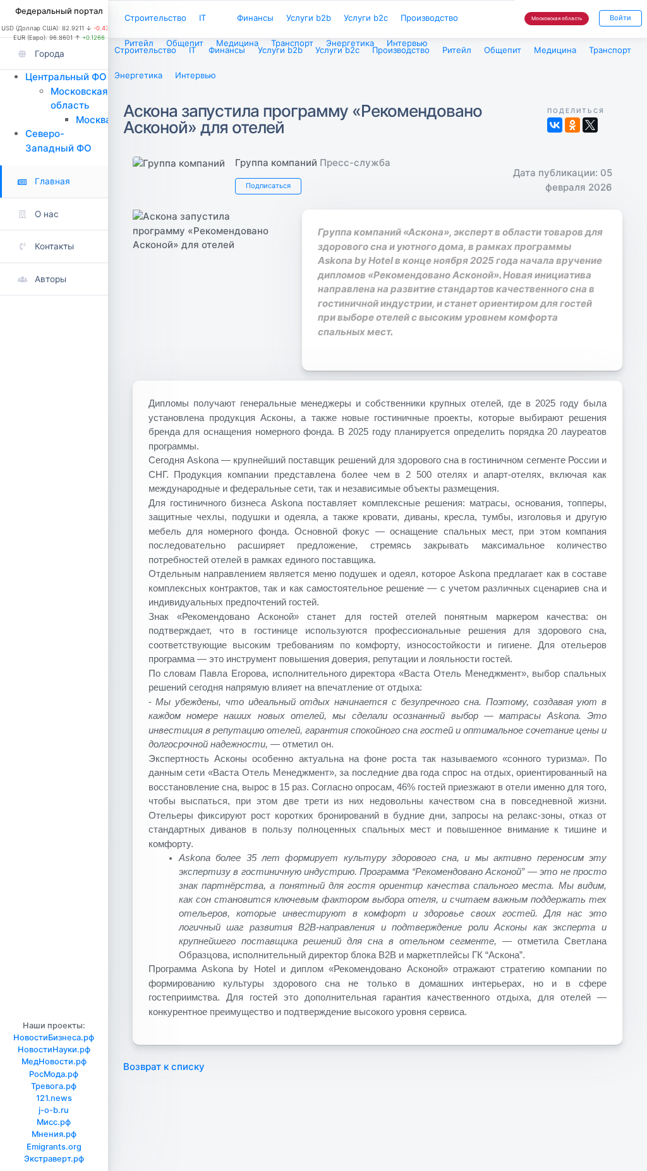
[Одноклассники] (572, 125)
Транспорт (292, 43)
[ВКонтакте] (554, 125)
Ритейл (139, 43)
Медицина (237, 43)
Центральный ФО (66, 77)
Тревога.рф (53, 1086)
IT (202, 18)
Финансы (255, 18)
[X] (590, 125)
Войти (620, 17)
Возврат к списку (164, 1067)
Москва (93, 120)
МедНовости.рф (54, 1061)
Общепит (184, 43)
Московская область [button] (556, 18)
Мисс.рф (54, 1122)
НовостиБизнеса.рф (53, 1037)
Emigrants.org (54, 1146)
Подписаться (268, 185)
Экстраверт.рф (54, 1158)
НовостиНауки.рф (54, 1049)
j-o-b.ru (54, 1110)
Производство (429, 18)
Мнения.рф (54, 1134)
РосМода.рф (53, 1074)
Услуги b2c (366, 18)
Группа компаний (276, 163)
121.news (54, 1098)
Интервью (407, 43)
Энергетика (350, 43)
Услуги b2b (308, 18)
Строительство (155, 18)
